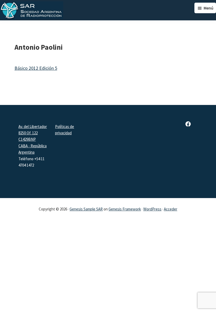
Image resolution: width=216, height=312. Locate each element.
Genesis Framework (125, 209)
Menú (208, 8)
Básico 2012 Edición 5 (35, 68)
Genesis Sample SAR (86, 209)
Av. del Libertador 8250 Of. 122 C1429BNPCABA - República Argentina (32, 139)
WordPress (152, 209)
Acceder (170, 209)
